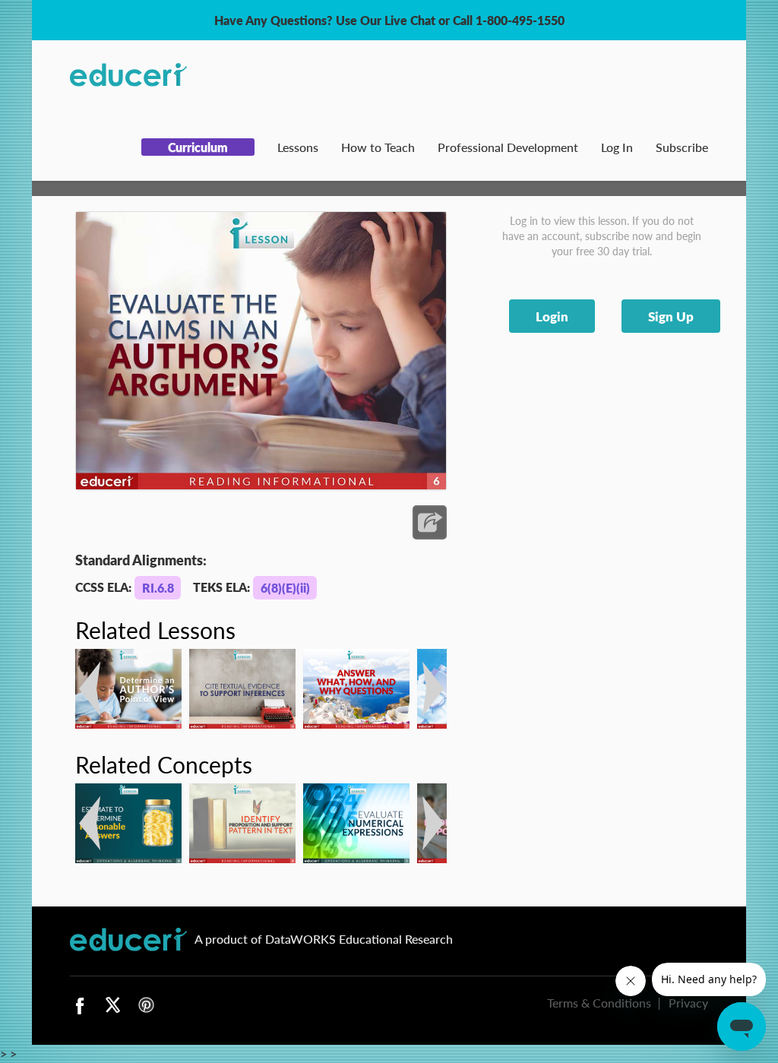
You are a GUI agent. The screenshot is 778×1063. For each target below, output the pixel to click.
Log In (617, 147)
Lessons (297, 147)
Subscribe (682, 147)
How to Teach (378, 147)
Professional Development (508, 147)
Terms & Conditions (599, 1002)
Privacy (688, 1002)
